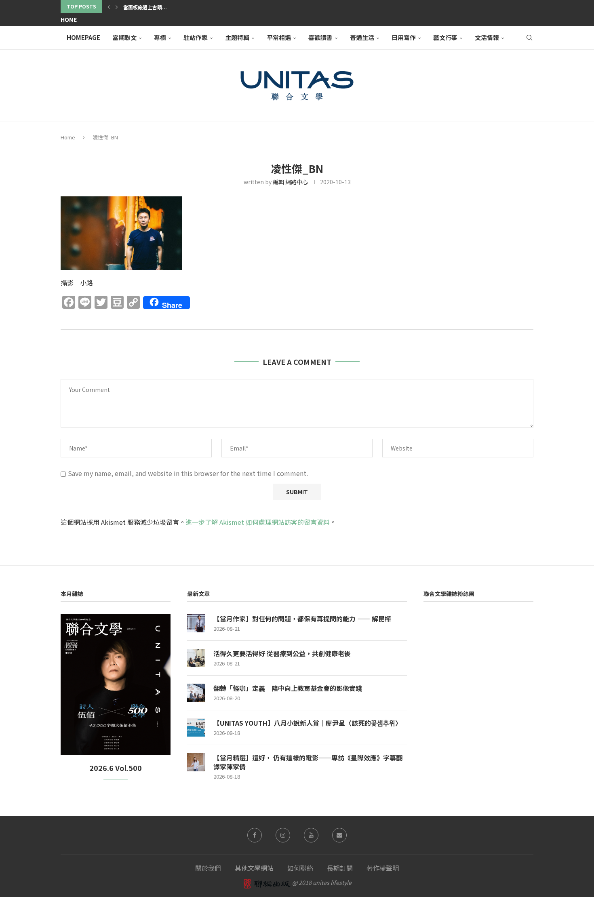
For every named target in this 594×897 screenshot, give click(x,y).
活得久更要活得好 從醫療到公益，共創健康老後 (282, 653)
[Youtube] (311, 835)
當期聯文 (124, 37)
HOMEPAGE (83, 37)
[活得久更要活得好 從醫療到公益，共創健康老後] (196, 658)
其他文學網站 (254, 868)
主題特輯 (237, 37)
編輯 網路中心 (290, 182)
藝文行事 (445, 37)
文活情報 (487, 37)
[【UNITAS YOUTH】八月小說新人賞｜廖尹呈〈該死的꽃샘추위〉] (196, 727)
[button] (108, 6)
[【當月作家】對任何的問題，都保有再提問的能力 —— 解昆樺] (196, 623)
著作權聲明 (383, 868)
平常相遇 (279, 37)
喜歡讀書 (320, 37)
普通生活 (362, 37)
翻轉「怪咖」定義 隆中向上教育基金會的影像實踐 (287, 688)
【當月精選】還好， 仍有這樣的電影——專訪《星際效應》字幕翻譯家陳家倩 (307, 762)
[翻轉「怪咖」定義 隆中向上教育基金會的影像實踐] (196, 693)
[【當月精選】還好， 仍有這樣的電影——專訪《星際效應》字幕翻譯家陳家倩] (196, 762)
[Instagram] (283, 835)
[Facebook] (254, 835)
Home (69, 19)
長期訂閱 (340, 868)
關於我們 (208, 868)
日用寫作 (404, 37)
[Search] (529, 37)
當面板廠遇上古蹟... (145, 7)
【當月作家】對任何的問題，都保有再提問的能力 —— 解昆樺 (302, 618)
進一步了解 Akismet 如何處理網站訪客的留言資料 (257, 522)
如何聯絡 (300, 868)
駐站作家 (195, 37)
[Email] (339, 835)
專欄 (160, 37)
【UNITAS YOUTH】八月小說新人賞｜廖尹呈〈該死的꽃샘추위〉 (307, 722)
